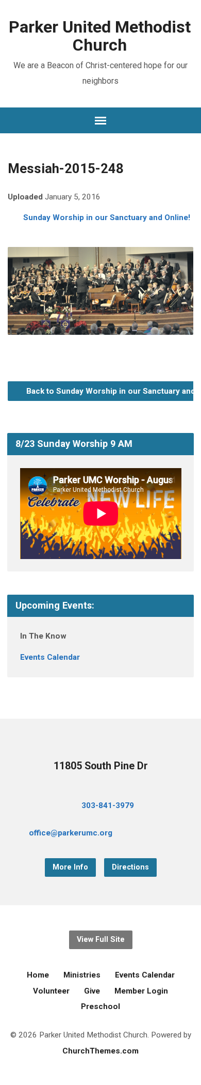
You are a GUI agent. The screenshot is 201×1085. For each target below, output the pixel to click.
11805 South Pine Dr (101, 766)
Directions (130, 867)
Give (92, 991)
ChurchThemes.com (100, 1051)
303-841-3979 (107, 805)
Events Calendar (50, 657)
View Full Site (101, 939)
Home (38, 975)
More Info (70, 867)
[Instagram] (182, 834)
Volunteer (51, 991)
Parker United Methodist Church (100, 36)
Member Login (141, 991)
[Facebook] (149, 834)
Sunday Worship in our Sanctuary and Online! (106, 217)
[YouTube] (166, 834)
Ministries (81, 975)
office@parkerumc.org (70, 833)
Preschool (100, 1006)
